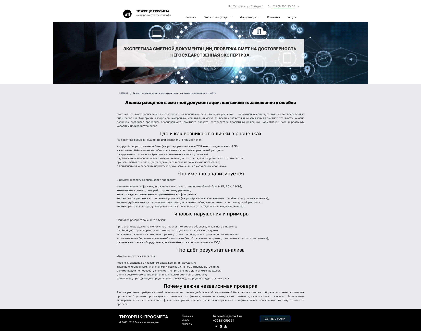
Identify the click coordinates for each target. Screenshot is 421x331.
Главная (191, 17)
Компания (273, 17)
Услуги (292, 17)
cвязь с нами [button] (275, 318)
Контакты (187, 323)
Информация (248, 17)
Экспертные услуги (217, 17)
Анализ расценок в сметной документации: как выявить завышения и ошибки (174, 93)
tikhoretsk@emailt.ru (227, 316)
